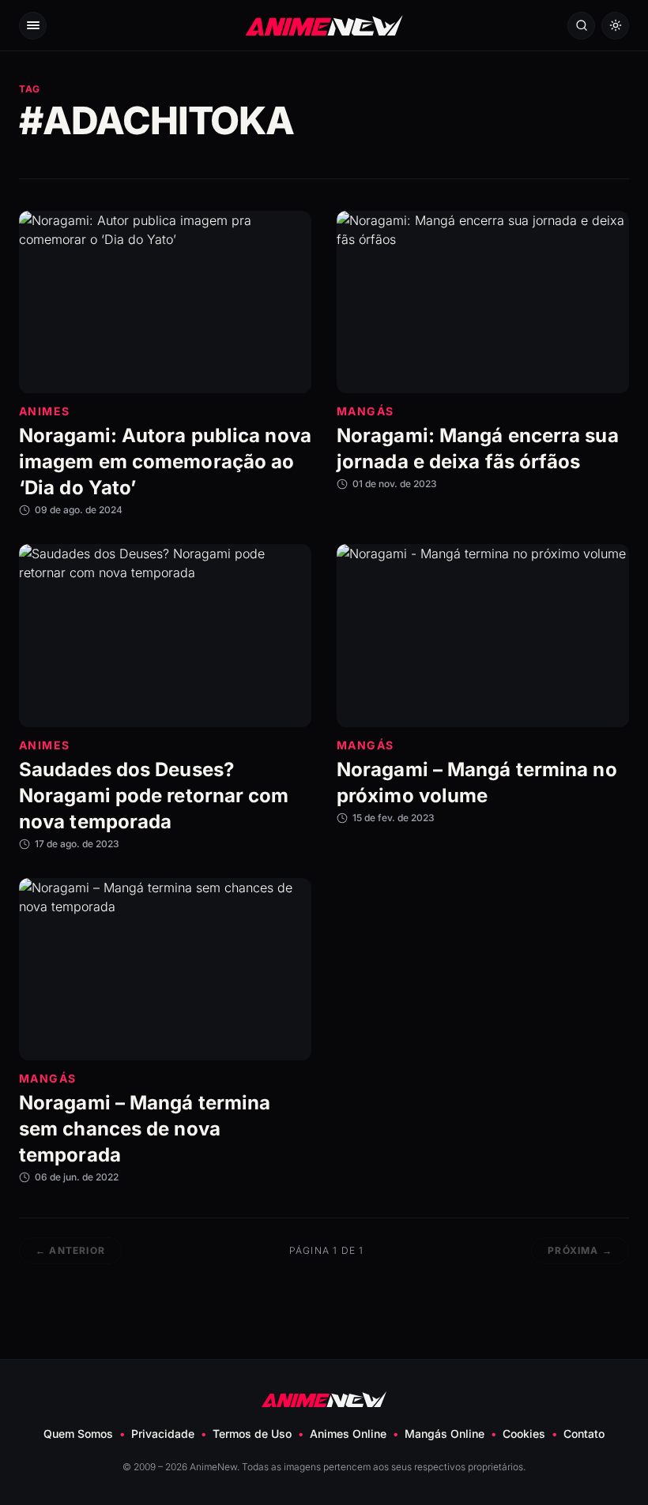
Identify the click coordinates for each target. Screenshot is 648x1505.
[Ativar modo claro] (615, 25)
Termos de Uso (252, 1433)
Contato (584, 1433)
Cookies (524, 1433)
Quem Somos (78, 1433)
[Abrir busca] (581, 25)
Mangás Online (444, 1433)
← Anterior (70, 1250)
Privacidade (162, 1433)
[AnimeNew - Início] (324, 25)
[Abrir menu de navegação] (33, 25)
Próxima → (580, 1250)
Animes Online (348, 1433)
